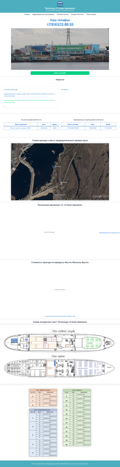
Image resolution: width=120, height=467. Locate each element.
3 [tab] (63, 67)
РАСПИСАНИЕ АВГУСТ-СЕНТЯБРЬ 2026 (109, 232)
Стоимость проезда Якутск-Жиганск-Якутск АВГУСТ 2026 (60, 316)
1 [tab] (58, 67)
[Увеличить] (96, 145)
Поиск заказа (91, 14)
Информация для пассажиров (43, 14)
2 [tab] (61, 67)
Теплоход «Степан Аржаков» (60, 8)
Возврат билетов (77, 14)
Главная (27, 14)
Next (106, 49)
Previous (14, 49)
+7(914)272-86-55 (60, 24)
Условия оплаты (62, 14)
